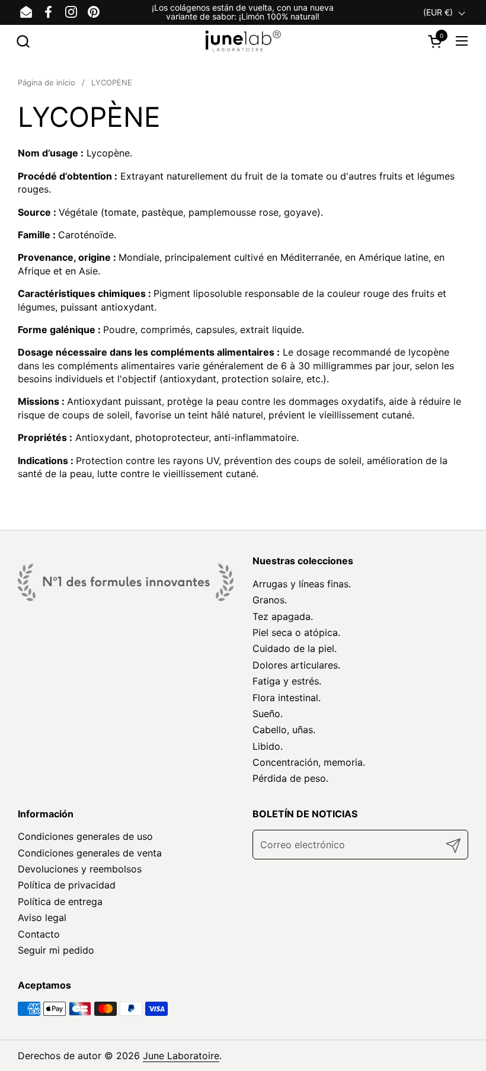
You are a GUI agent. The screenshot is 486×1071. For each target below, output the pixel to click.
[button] (22, 41)
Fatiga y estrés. (286, 681)
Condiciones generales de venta (90, 853)
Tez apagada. (282, 616)
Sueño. (267, 714)
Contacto (39, 934)
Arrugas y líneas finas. (301, 584)
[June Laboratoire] (243, 41)
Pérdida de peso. (290, 778)
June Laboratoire (181, 1056)
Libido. (267, 746)
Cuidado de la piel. (294, 648)
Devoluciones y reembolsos (80, 869)
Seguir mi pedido (56, 950)
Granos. (269, 600)
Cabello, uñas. (283, 730)
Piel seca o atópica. (296, 632)
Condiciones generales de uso (85, 836)
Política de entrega (60, 901)
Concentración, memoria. (308, 762)
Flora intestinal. (286, 698)
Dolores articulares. (296, 665)
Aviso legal (42, 917)
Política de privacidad (67, 885)
